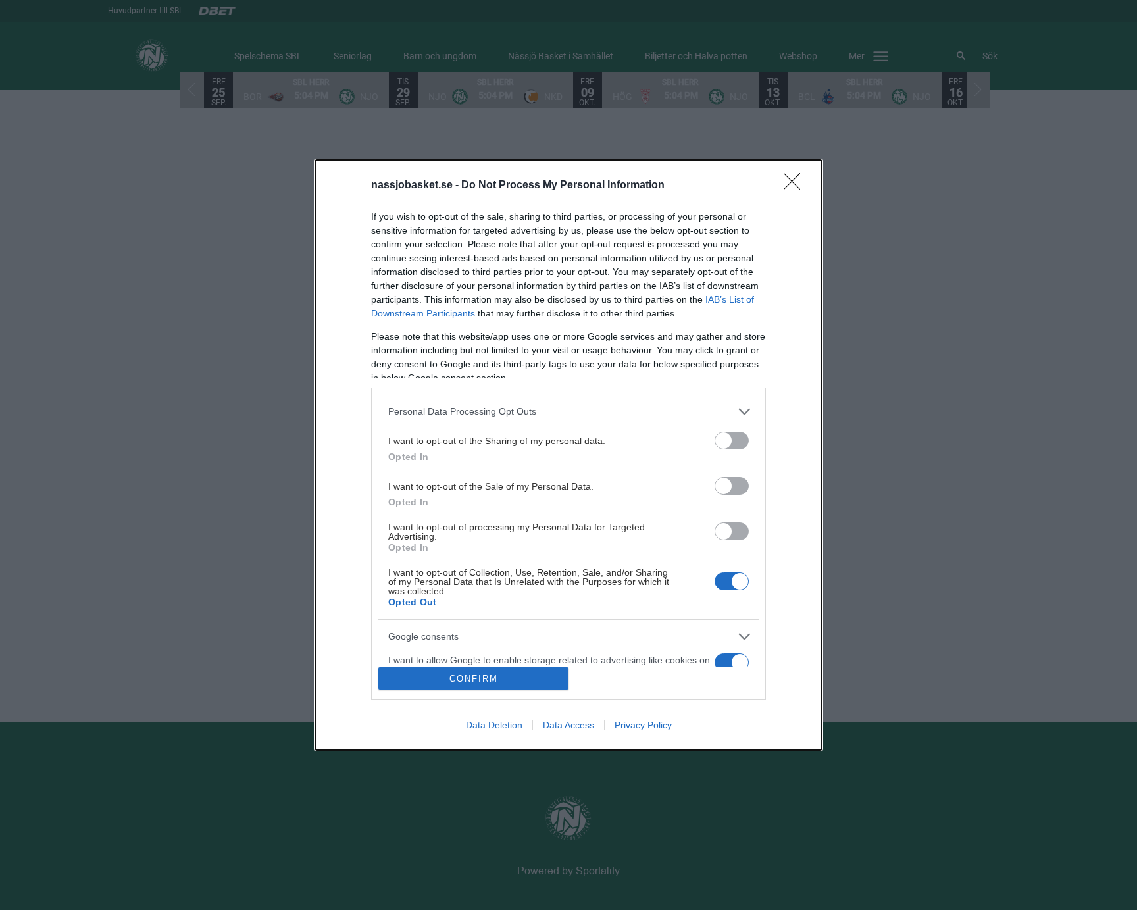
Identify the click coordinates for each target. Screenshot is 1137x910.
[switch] (732, 440)
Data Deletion (494, 725)
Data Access (568, 725)
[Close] (796, 185)
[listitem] (568, 411)
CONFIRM (473, 679)
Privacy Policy (643, 725)
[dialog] (568, 455)
